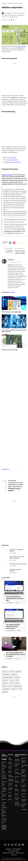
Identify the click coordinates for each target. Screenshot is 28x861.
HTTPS (4, 671)
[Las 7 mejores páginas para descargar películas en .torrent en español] (14, 644)
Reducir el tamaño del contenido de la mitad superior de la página (20, 252)
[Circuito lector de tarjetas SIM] (14, 341)
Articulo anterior (9, 248)
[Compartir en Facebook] (9, 20)
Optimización (6, 674)
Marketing (11, 15)
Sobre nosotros (20, 852)
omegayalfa (8, 13)
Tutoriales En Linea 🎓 (6, 3)
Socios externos (17, 849)
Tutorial (20, 13)
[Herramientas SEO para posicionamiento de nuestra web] (14, 588)
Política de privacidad (13, 851)
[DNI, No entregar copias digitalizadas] (14, 303)
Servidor (22, 15)
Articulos (13, 688)
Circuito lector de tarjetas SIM (10, 349)
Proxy (11, 680)
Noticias (12, 3)
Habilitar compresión (12, 7)
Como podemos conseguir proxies (18, 563)
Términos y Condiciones (8, 852)
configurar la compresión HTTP (13, 162)
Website (16, 677)
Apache (17, 683)
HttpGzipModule (16, 686)
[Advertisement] (14, 78)
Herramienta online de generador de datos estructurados (13, 626)
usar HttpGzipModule (11, 159)
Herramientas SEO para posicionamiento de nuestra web (15, 598)
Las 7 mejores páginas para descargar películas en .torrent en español (15, 654)
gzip (11, 683)
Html (8, 15)
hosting (18, 15)
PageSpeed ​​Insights (7, 677)
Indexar (15, 15)
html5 (5, 15)
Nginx (4, 686)
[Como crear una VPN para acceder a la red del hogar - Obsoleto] (14, 321)
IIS (9, 686)
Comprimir (17, 671)
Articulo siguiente (19, 248)
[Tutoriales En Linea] (4, 759)
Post (19, 688)
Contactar (14, 854)
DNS (16, 680)
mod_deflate (5, 688)
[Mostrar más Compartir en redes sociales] (16, 20)
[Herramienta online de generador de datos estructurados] (14, 616)
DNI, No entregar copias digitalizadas (11, 312)
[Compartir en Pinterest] (13, 20)
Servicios (5, 683)
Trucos (10, 671)
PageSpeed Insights (21, 46)
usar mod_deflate (11, 157)
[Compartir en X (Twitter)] (11, 20)
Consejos (14, 674)
